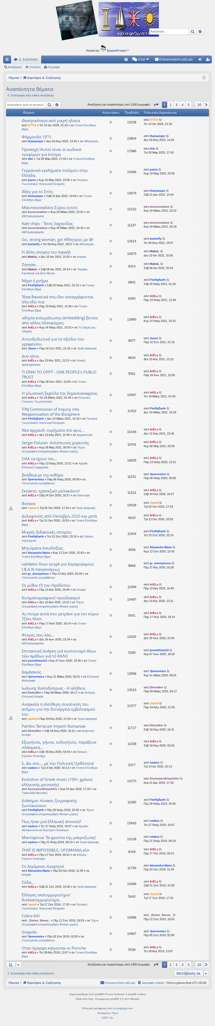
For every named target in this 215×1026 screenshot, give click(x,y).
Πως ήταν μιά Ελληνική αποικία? (51, 821)
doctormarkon (37, 211)
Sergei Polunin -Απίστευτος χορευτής (55, 442)
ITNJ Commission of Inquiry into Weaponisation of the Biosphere (51, 412)
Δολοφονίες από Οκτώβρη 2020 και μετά (59, 516)
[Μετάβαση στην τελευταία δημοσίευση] (160, 120)
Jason (32, 348)
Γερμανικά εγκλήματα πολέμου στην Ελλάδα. (55, 173)
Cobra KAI (31, 915)
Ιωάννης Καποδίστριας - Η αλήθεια (53, 688)
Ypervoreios (36, 479)
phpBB (98, 994)
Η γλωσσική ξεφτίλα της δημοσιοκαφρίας (60, 393)
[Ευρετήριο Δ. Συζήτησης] (107, 21)
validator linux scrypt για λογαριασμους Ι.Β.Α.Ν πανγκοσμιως (58, 566)
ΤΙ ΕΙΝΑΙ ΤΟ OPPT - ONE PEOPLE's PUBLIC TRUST (59, 374)
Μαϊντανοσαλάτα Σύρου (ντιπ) (49, 207)
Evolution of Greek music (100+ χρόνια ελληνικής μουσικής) (57, 782)
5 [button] (188, 104)
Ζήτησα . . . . (33, 264)
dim (30, 158)
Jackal (32, 507)
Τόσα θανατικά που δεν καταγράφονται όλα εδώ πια (57, 299)
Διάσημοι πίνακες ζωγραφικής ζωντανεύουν (49, 803)
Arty (90, 998)
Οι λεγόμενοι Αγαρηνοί (43, 866)
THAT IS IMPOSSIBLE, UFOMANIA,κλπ (55, 850)
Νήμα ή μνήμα (35, 280)
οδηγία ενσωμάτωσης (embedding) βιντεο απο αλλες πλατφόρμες (60, 320)
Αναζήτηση (15, 67)
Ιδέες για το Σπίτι (37, 191)
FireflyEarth (36, 285)
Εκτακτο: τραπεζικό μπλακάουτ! (51, 490)
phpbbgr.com (125, 1008)
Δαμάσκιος (31, 671)
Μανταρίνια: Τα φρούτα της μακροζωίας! (59, 837)
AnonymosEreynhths (42, 789)
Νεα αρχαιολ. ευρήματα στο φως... (53, 430)
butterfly (34, 244)
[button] (156, 105)
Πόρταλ (14, 77)
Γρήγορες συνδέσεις (8, 60)
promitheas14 (37, 660)
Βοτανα (28, 503)
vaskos (32, 767)
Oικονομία (83, 495)
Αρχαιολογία (84, 434)
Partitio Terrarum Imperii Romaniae (53, 726)
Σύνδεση (35, 67)
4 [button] (182, 104)
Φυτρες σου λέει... (38, 635)
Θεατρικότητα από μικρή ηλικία (51, 120)
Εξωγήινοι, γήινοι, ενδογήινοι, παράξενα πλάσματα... (59, 744)
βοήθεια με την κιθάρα (42, 475)
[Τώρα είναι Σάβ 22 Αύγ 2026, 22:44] (204, 78)
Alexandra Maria (39, 552)
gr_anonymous (38, 573)
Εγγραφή (54, 67)
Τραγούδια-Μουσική (34, 792)
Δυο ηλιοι (30, 356)
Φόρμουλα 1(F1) (36, 136)
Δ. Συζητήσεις (28, 59)
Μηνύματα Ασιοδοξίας (42, 548)
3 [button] (176, 104)
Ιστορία (81, 256)
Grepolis (29, 932)
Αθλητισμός (91, 141)
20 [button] (199, 104)
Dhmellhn (34, 692)
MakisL (32, 256)
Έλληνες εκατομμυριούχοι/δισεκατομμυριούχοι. (46, 897)
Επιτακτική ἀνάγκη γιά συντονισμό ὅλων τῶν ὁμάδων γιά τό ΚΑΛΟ (59, 653)
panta (32, 180)
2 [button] (170, 104)
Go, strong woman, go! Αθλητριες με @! (57, 239)
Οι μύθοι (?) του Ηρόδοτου (46, 585)
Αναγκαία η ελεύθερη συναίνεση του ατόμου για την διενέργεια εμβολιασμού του (58, 709)
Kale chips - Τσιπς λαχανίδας (47, 223)
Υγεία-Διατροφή (86, 348)
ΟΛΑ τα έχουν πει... (39, 458)
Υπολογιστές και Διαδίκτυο (38, 483)
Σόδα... (28, 882)
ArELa (32, 306)
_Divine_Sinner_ (39, 920)
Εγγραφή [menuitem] (209, 60)
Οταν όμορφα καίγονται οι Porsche (54, 948)
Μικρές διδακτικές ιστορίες (47, 532)
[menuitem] (126, 59)
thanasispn (35, 141)
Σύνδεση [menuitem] (201, 60)
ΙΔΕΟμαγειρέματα (33, 216)
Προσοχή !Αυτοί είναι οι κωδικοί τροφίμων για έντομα (52, 152)
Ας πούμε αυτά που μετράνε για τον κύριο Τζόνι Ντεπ (60, 616)
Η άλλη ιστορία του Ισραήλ (46, 252)
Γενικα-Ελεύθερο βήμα (36, 556)
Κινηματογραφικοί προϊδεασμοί (51, 597)
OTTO (32, 125)
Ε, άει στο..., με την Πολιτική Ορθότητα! (58, 763)
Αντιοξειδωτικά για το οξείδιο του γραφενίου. (53, 341)
